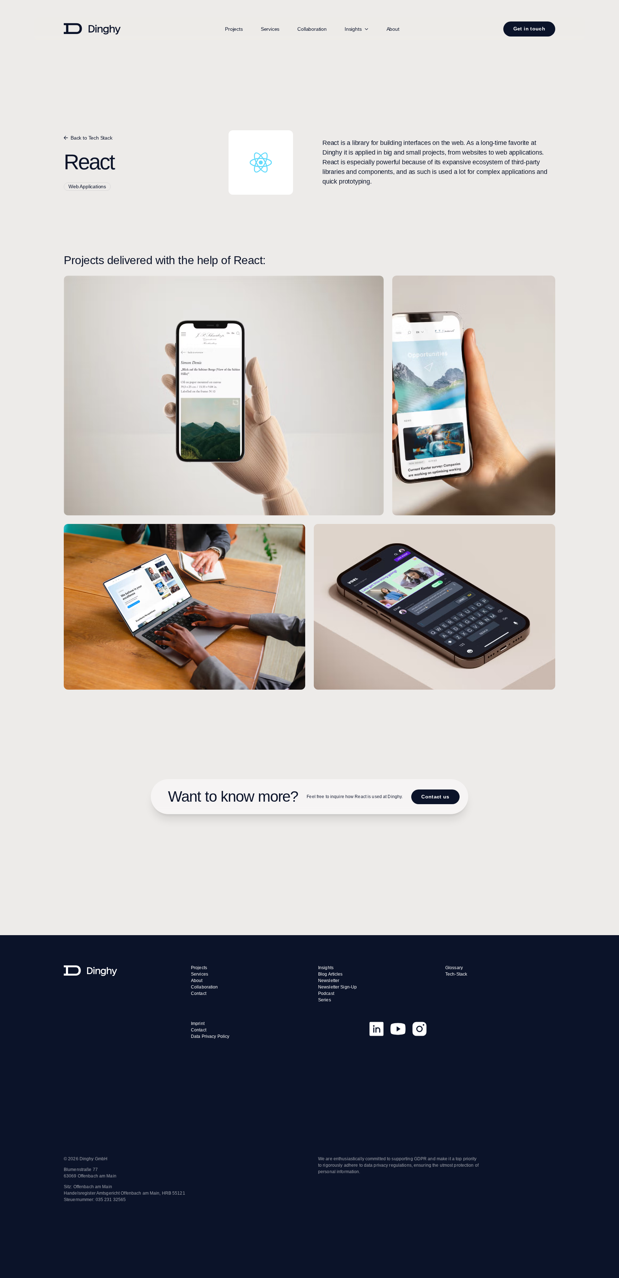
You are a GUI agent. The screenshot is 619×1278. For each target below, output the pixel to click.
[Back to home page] (119, 970)
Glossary (454, 967)
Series (324, 999)
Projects (234, 29)
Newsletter (328, 980)
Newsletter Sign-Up (337, 987)
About (393, 29)
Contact (198, 993)
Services (270, 29)
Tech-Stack (456, 974)
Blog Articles (330, 974)
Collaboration (312, 29)
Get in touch (529, 28)
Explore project (223, 449)
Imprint (198, 1023)
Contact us (435, 796)
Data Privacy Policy (210, 1036)
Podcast (326, 993)
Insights (326, 967)
